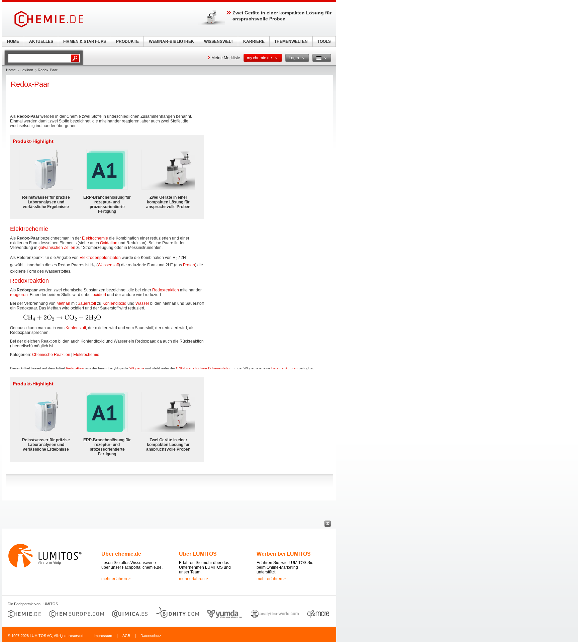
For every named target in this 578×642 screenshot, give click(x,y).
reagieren (19, 294)
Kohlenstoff (76, 328)
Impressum (103, 636)
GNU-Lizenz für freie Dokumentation (203, 368)
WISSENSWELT (218, 41)
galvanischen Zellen (56, 247)
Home (11, 70)
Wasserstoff (108, 265)
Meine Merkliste (225, 58)
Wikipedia (136, 368)
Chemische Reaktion (51, 354)
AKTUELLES (41, 41)
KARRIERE (254, 41)
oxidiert (99, 294)
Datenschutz (150, 636)
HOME (13, 41)
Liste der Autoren (284, 368)
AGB (126, 636)
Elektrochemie (95, 238)
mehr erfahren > (115, 578)
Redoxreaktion (165, 290)
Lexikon (26, 70)
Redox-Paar (75, 368)
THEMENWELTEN (291, 41)
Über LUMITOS (198, 554)
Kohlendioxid (114, 303)
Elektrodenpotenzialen (100, 257)
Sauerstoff (87, 303)
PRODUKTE (127, 41)
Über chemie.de (121, 554)
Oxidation (108, 243)
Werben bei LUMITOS (284, 554)
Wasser (142, 303)
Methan (63, 303)
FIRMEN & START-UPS (84, 41)
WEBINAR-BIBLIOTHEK (171, 41)
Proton (189, 265)
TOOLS (324, 41)
